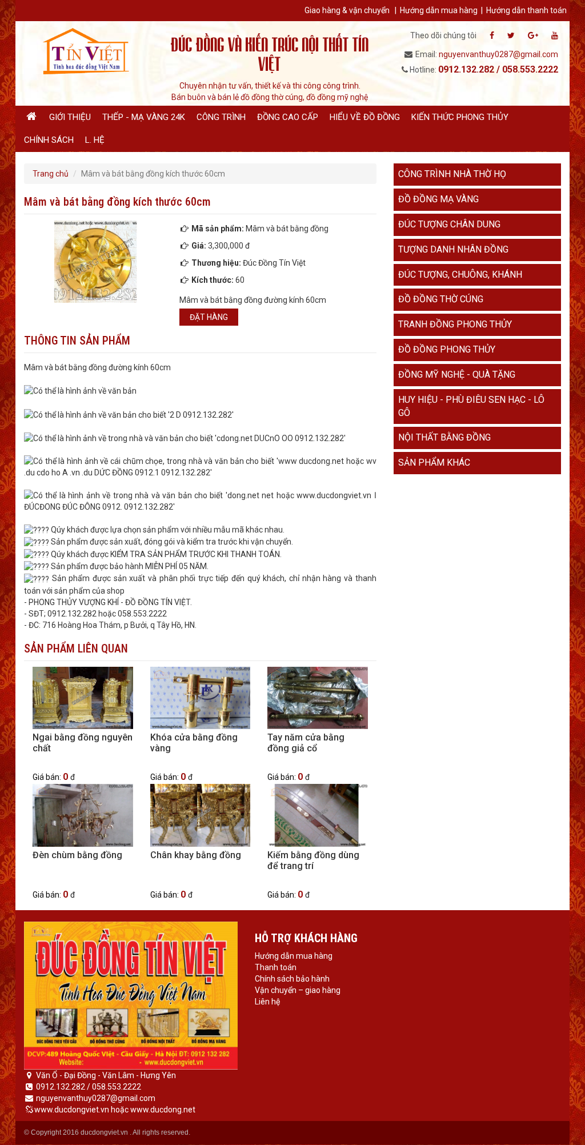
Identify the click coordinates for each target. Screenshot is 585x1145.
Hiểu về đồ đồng (365, 117)
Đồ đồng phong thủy (446, 349)
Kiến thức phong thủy (459, 117)
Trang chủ (51, 173)
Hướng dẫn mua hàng (439, 10)
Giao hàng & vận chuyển (347, 10)
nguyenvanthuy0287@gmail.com (498, 54)
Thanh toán (275, 967)
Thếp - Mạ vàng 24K (143, 117)
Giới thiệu (70, 117)
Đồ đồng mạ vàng (438, 199)
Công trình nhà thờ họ (452, 174)
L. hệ (95, 140)
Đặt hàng (209, 317)
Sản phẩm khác (434, 462)
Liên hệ (267, 1001)
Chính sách (49, 140)
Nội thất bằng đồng (444, 437)
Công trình (221, 117)
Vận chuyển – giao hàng (297, 990)
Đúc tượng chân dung (449, 224)
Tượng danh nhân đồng (453, 249)
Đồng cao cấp (287, 117)
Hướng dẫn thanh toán (526, 10)
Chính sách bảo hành (292, 978)
